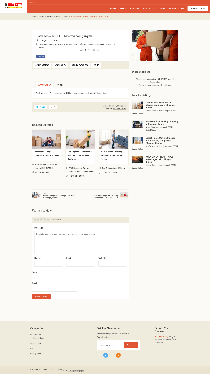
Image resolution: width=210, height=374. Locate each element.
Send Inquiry (60, 65)
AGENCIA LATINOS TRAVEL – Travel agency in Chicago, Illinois (160, 159)
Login (162, 8)
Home (113, 8)
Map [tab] (60, 84)
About (123, 8)
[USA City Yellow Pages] (14, 5)
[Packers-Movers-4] (155, 45)
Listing (41, 16)
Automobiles (35, 334)
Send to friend (42, 65)
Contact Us (149, 8)
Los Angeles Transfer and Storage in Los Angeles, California (79, 155)
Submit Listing (176, 8)
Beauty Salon (35, 353)
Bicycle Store (38, 338)
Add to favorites (80, 65)
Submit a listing (161, 336)
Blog (51, 369)
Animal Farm (35, 344)
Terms (45, 369)
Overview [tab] (44, 84)
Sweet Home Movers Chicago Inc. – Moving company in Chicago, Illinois (160, 140)
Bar (31, 348)
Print (96, 65)
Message (38, 228)
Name (37, 258)
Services (50, 16)
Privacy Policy (35, 369)
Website (102, 258)
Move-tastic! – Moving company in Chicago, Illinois (162, 122)
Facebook (40, 56)
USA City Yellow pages (76, 371)
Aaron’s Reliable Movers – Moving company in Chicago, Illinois (160, 105)
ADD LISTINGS (199, 9)
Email (69, 258)
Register (32, 2)
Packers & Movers (62, 16)
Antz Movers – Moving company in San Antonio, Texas (112, 155)
